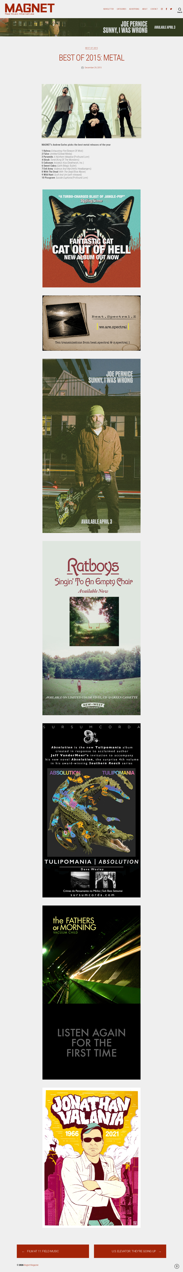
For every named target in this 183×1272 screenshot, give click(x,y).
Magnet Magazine (31, 1265)
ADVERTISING (134, 9)
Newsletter (108, 9)
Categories (121, 9)
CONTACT (154, 9)
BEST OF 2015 (91, 48)
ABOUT (145, 9)
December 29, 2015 (93, 67)
